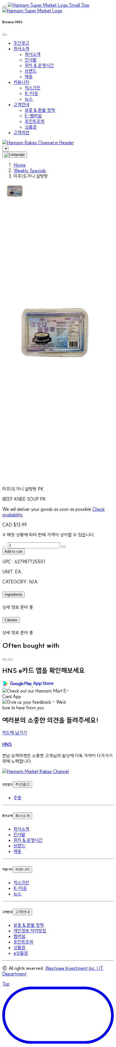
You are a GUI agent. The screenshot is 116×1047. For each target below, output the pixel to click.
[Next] (10, 659)
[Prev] (4, 659)
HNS (7, 744)
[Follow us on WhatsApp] (35, 771)
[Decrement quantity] (4, 546)
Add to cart (14, 551)
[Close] (4, 35)
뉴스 (29, 99)
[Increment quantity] (63, 546)
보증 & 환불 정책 (40, 110)
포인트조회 (34, 121)
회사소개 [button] (21, 48)
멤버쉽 (19, 936)
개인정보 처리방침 (30, 930)
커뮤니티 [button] (21, 82)
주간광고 (21, 43)
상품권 (31, 127)
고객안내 (22, 912)
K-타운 (31, 93)
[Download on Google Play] (17, 685)
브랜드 (31, 71)
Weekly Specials (30, 170)
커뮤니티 (22, 869)
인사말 (31, 60)
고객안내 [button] (21, 104)
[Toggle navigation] (4, 7)
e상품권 (21, 953)
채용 (29, 76)
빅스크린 (33, 88)
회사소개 (33, 54)
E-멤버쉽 (33, 116)
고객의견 (21, 132)
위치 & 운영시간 (39, 65)
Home (20, 165)
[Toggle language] (14, 155)
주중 (17, 797)
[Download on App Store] (44, 685)
